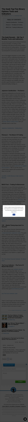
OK (14, 214)
